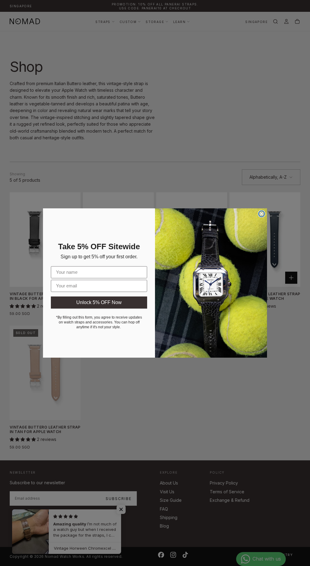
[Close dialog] (262, 214)
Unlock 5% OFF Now (99, 302)
